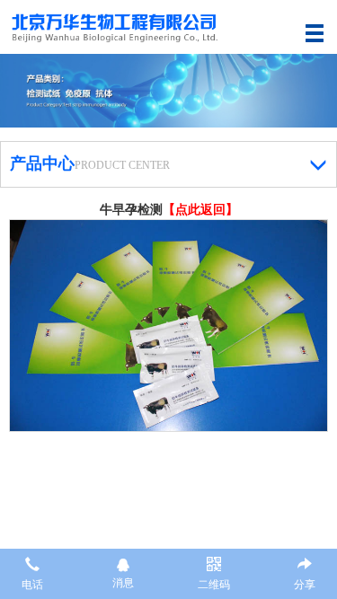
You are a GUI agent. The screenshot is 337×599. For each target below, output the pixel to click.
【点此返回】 (200, 209)
